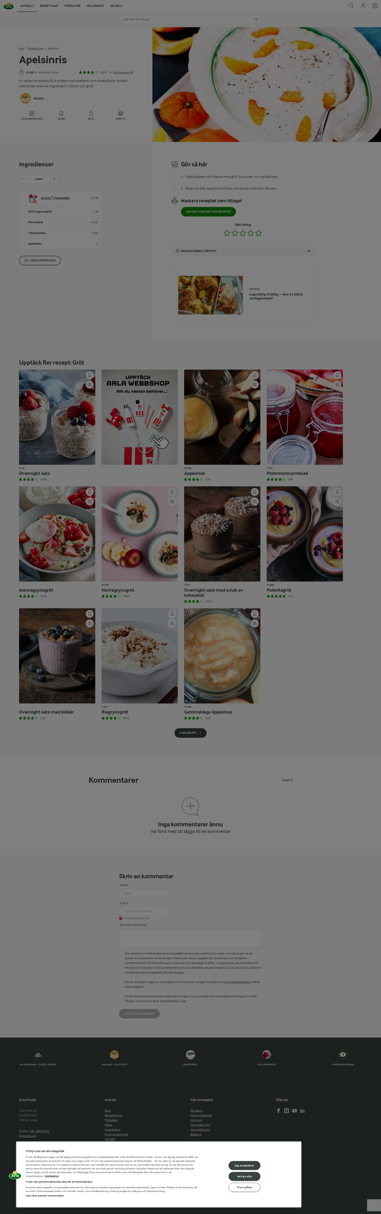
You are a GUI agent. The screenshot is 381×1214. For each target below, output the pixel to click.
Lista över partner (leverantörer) (45, 1195)
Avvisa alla (244, 1176)
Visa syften (244, 1187)
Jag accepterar (244, 1165)
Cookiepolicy (51, 1176)
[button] (15, 1176)
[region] (159, 1174)
